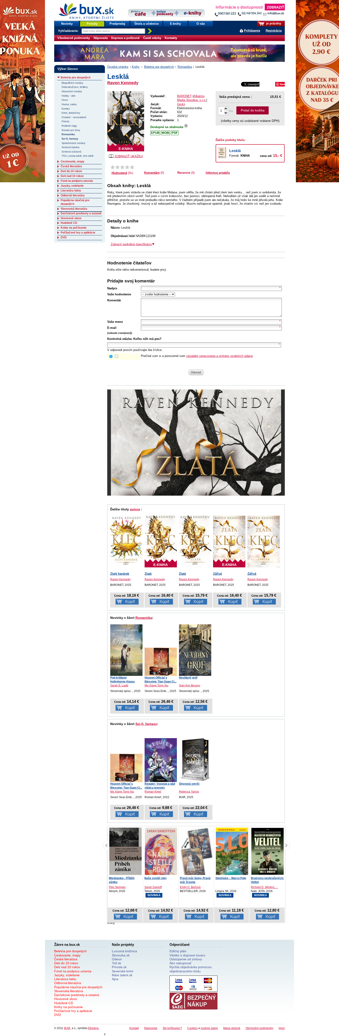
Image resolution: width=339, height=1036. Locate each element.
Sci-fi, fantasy (146, 724)
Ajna (115, 979)
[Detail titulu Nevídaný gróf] (195, 650)
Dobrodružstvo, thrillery (75, 87)
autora (135, 509)
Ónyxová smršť (189, 783)
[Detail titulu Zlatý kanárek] (126, 541)
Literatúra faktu (71, 190)
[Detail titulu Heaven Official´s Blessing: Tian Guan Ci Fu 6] (161, 662)
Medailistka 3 (259, 878)
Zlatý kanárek (119, 573)
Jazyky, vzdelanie (72, 185)
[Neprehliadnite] (249, 11)
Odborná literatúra (73, 195)
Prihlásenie (252, 30)
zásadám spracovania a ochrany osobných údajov (219, 356)
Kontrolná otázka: (119, 339)
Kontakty (171, 38)
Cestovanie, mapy (72, 161)
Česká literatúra (71, 166)
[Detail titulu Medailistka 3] (267, 851)
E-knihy (175, 23)
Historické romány (72, 91)
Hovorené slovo (71, 218)
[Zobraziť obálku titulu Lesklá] (125, 121)
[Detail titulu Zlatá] (195, 541)
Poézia (65, 121)
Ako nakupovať (180, 963)
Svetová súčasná (71, 151)
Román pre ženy (71, 130)
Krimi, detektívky (71, 112)
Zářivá (217, 573)
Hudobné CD (69, 223)
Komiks (66, 108)
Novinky (67, 23)
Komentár (114, 300)
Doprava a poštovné (125, 38)
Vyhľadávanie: (68, 31)
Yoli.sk (116, 963)
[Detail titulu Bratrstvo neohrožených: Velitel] (232, 851)
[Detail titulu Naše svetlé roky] (125, 852)
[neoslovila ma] (117, 167)
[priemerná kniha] (122, 167)
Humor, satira (69, 104)
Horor (65, 100)
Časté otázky (152, 38)
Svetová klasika (70, 147)
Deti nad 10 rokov (72, 176)
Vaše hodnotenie (119, 294)
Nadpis (112, 288)
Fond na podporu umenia (77, 181)
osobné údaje (209, 1028)
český (181, 104)
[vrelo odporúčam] (132, 167)
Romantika (185, 67)
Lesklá (235, 151)
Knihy (136, 67)
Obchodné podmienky (259, 1028)
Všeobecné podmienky (73, 38)
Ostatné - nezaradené (74, 117)
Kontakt (134, 1028)
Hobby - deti (68, 95)
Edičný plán (178, 951)
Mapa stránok (231, 1028)
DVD (64, 237)
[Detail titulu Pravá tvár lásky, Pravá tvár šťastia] (161, 853)
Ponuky (92, 23)
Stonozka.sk (121, 955)
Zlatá (148, 573)
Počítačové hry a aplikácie (78, 232)
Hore (282, 1028)
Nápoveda (101, 38)
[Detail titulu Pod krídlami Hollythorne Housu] (126, 650)
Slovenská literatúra (74, 208)
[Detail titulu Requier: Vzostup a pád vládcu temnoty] (161, 760)
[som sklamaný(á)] (112, 167)
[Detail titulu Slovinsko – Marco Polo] (196, 857)
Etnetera (93, 1028)
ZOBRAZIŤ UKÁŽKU (129, 156)
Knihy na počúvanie (73, 227)
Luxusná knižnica (124, 951)
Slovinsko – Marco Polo (195, 878)
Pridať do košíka (253, 110)
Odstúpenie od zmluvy (186, 959)
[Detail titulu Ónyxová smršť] (195, 759)
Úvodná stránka (117, 67)
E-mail (111, 327)
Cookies (192, 1028)
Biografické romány (72, 82)
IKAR (67, 1028)
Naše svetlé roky (120, 878)
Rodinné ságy (69, 125)
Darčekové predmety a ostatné (81, 213)
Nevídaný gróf (188, 677)
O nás (200, 23)
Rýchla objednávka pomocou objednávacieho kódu (191, 969)
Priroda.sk (119, 967)
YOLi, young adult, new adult (77, 155)
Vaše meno (115, 321)
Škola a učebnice (146, 23)
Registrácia (274, 30)
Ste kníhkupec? (172, 1028)
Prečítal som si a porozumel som (197, 356)
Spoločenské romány (73, 143)
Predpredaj (117, 23)
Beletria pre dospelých (159, 67)
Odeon (117, 959)
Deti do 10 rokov (71, 171)
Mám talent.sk (122, 975)
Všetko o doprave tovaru (187, 955)
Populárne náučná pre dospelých (78, 987)
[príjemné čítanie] (127, 167)
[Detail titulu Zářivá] (263, 541)
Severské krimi (122, 971)
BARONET (184, 96)
